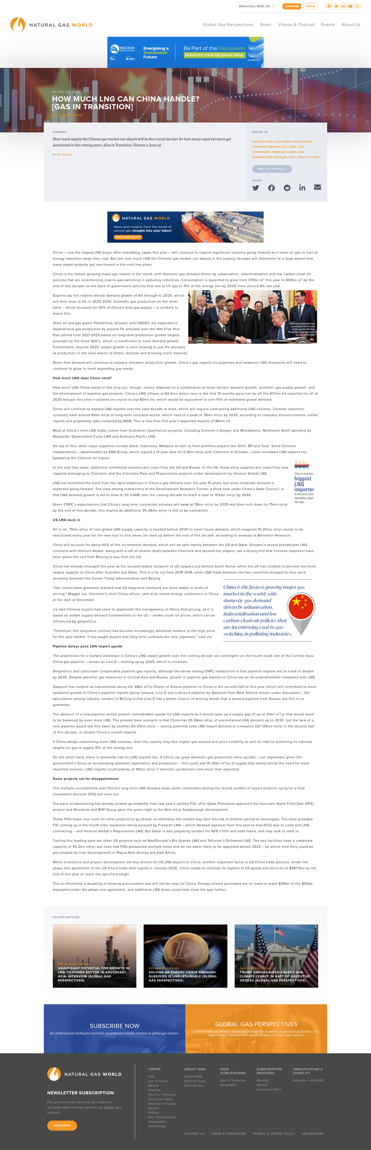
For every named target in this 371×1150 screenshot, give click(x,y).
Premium (278, 151)
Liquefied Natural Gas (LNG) (274, 146)
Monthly (263, 1080)
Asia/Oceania (302, 141)
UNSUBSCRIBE (312, 1134)
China (314, 157)
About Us (351, 24)
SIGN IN (310, 6)
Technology (157, 1126)
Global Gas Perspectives (228, 24)
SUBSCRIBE (292, 6)
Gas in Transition (233, 1080)
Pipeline (155, 1090)
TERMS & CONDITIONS (228, 1134)
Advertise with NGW (308, 1080)
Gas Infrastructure (162, 1117)
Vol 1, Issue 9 (299, 157)
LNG (151, 1076)
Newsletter (228, 1085)
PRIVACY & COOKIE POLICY (274, 1134)
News (266, 24)
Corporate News (160, 1099)
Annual (262, 1085)
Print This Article (270, 169)
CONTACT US (194, 1134)
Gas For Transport (162, 1094)
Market (153, 1085)
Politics (153, 1113)
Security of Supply (162, 1104)
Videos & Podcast (296, 24)
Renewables (157, 1122)
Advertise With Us (257, 6)
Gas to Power (158, 1081)
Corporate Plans (269, 1089)
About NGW (193, 1076)
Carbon (153, 1108)
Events (328, 24)
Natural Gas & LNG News (271, 141)
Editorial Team (195, 1081)
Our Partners (194, 1085)
